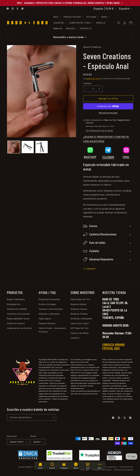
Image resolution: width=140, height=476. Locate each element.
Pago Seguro (45, 318)
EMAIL (126, 157)
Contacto (75, 338)
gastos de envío (93, 78)
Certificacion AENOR (17, 309)
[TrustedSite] (59, 456)
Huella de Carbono (16, 323)
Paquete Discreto (47, 323)
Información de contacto (102, 470)
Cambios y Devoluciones (50, 309)
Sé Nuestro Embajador (81, 318)
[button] (57, 17)
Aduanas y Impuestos (49, 314)
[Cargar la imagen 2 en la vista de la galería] (27, 147)
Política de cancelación (123, 470)
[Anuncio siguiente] (132, 3)
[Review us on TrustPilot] (89, 459)
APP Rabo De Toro (79, 328)
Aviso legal (84, 470)
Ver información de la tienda (99, 130)
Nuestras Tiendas (79, 314)
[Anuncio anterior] (8, 3)
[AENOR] (114, 456)
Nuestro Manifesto (16, 299)
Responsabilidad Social (18, 318)
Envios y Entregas (47, 304)
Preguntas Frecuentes (49, 299)
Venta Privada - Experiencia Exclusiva (52, 330)
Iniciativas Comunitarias (18, 314)
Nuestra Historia (78, 304)
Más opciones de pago (108, 113)
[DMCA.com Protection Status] (28, 456)
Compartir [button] (90, 268)
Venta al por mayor (80, 323)
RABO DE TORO (32, 467)
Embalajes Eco (14, 304)
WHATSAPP (90, 157)
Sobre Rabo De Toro (80, 299)
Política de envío (126, 467)
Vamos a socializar (80, 333)
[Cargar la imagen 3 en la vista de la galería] (41, 147)
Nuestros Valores (79, 309)
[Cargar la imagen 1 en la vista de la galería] (14, 147)
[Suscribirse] (53, 417)
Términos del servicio (108, 467)
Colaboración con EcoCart (19, 328)
